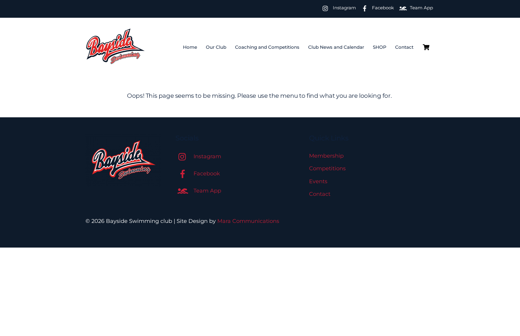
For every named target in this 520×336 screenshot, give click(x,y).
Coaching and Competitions (267, 47)
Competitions (327, 168)
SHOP (379, 47)
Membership (326, 156)
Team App (421, 8)
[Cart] (426, 47)
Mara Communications (248, 221)
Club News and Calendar (336, 47)
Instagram (344, 8)
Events (318, 181)
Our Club (216, 47)
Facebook (382, 8)
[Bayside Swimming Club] (115, 61)
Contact (404, 47)
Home (190, 47)
